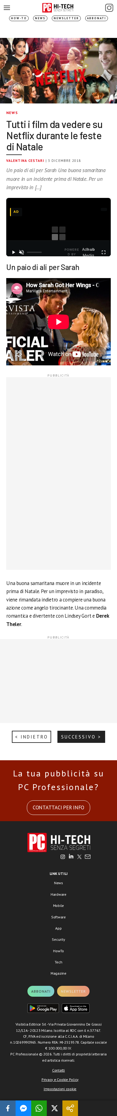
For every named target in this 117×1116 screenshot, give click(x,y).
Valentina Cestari (25, 160)
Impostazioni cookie (60, 1088)
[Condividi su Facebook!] (8, 1108)
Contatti (58, 1070)
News (40, 18)
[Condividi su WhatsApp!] (39, 1108)
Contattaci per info (58, 807)
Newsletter (66, 18)
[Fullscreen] (103, 252)
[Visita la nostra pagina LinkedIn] (71, 857)
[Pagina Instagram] (109, 8)
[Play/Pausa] (13, 252)
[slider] (34, 252)
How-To (19, 18)
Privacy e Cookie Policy (60, 1079)
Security (58, 939)
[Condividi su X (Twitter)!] (54, 1108)
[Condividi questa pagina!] (70, 1108)
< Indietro (31, 737)
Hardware (58, 894)
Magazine (58, 973)
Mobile (58, 905)
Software (58, 917)
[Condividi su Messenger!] (23, 1108)
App (58, 928)
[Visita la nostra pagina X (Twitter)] (79, 857)
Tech (58, 962)
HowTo (58, 951)
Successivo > (81, 737)
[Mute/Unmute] (21, 252)
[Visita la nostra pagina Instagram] (63, 857)
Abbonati (96, 18)
